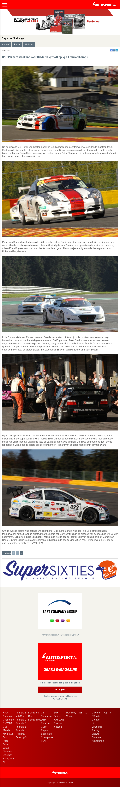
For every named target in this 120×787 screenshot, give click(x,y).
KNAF (6, 712)
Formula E (21, 723)
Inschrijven (60, 689)
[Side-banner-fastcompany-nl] (60, 610)
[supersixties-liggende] (60, 570)
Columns (96, 737)
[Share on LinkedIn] (116, 50)
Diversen (96, 712)
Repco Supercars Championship (48, 734)
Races (17, 44)
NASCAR (59, 719)
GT (42, 712)
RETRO (83, 712)
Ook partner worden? (70, 635)
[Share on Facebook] (111, 50)
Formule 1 (21, 712)
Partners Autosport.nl (51, 635)
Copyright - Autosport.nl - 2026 (60, 783)
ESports (96, 716)
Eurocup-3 (21, 737)
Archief (5, 44)
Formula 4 (33, 712)
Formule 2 (21, 719)
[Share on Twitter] (114, 50)
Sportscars (46, 716)
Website (29, 44)
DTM (43, 719)
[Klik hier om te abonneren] (60, 662)
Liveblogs (97, 727)
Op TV (107, 712)
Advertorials (98, 741)
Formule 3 (21, 727)
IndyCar (20, 716)
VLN (43, 741)
